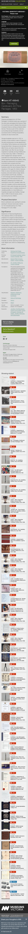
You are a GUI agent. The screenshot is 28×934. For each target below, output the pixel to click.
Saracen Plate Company (16, 259)
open (11, 354)
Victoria (12, 256)
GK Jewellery (14, 262)
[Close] (26, 919)
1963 (21, 256)
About (22, 4)
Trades (12, 313)
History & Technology (16, 298)
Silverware (21, 313)
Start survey (6, 931)
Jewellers (13, 309)
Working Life (20, 312)
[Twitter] (6, 339)
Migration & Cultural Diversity (18, 252)
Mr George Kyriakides (16, 255)
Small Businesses (20, 309)
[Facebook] (4, 339)
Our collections (6, 4)
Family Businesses (15, 315)
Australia (17, 256)
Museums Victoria (13, 1)
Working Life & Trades (16, 251)
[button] (14, 7)
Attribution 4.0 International (7, 84)
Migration (13, 292)
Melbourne (20, 262)
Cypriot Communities (16, 310)
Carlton (23, 255)
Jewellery (16, 313)
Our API (15, 4)
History (12, 300)
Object (12, 302)
